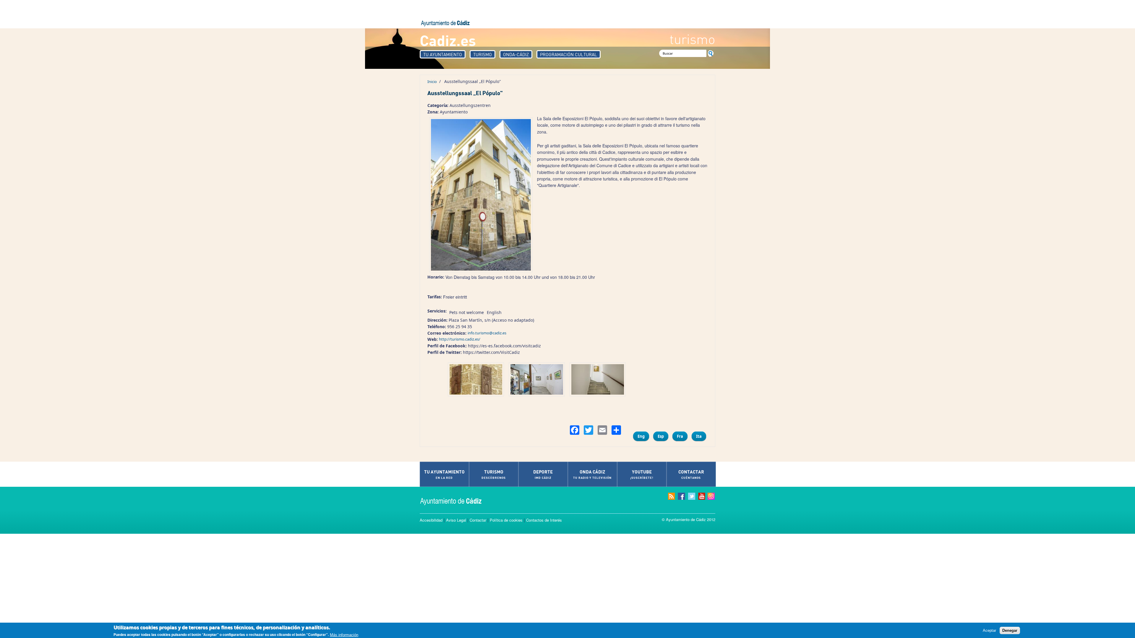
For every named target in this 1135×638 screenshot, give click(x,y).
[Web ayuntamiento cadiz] (457, 501)
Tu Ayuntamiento (442, 54)
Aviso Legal (456, 520)
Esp (661, 436)
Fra (680, 436)
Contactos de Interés (544, 520)
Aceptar (989, 630)
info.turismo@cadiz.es (487, 333)
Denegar (1009, 630)
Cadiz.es (448, 40)
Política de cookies (506, 520)
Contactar (478, 520)
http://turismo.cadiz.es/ (459, 339)
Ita (699, 436)
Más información (344, 634)
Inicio (432, 81)
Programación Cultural (568, 54)
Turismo (482, 54)
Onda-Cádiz (516, 54)
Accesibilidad (431, 520)
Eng (641, 436)
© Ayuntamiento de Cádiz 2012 (688, 519)
